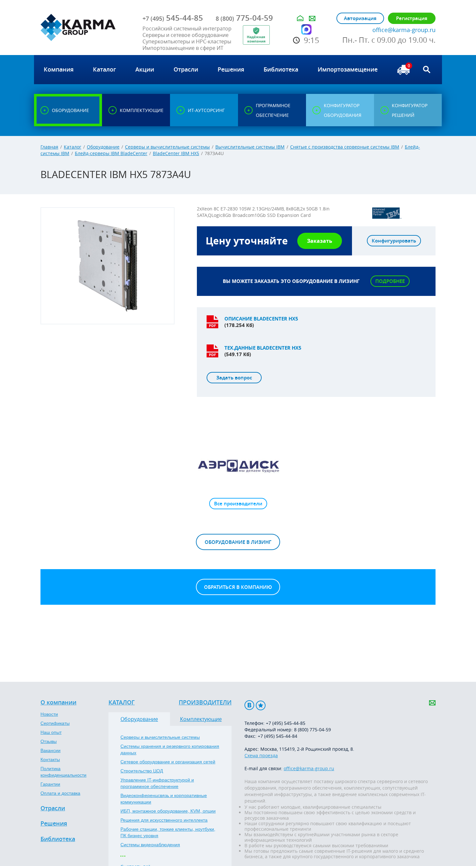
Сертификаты (55, 723)
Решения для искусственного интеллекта (164, 820)
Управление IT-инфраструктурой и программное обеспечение (157, 783)
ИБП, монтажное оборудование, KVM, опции (168, 811)
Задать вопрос (234, 377)
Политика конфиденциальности (63, 772)
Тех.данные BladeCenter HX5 (262, 347)
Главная (49, 147)
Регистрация (411, 18)
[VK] (249, 705)
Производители (205, 702)
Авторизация (360, 18)
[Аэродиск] (238, 465)
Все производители (238, 503)
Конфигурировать (394, 240)
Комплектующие (201, 719)
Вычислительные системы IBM (250, 147)
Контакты (50, 759)
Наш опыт (51, 732)
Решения (53, 823)
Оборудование (103, 147)
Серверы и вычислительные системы (167, 147)
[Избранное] (261, 705)
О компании (58, 702)
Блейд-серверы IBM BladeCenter (111, 153)
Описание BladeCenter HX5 (261, 318)
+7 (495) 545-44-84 (277, 736)
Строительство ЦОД (141, 770)
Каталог (72, 147)
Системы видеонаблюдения (150, 844)
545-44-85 (172, 18)
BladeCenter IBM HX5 (176, 153)
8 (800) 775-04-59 (312, 729)
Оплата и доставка (60, 793)
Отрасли (52, 808)
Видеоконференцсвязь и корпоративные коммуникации (163, 798)
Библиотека (57, 839)
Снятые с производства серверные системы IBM (344, 147)
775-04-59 (244, 18)
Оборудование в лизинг (238, 542)
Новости (49, 714)
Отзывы (48, 741)
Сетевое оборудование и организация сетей (167, 761)
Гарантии (50, 784)
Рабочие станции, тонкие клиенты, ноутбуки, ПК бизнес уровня (167, 832)
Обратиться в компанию (238, 587)
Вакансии (50, 750)
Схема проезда (261, 755)
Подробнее (390, 281)
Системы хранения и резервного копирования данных (169, 749)
